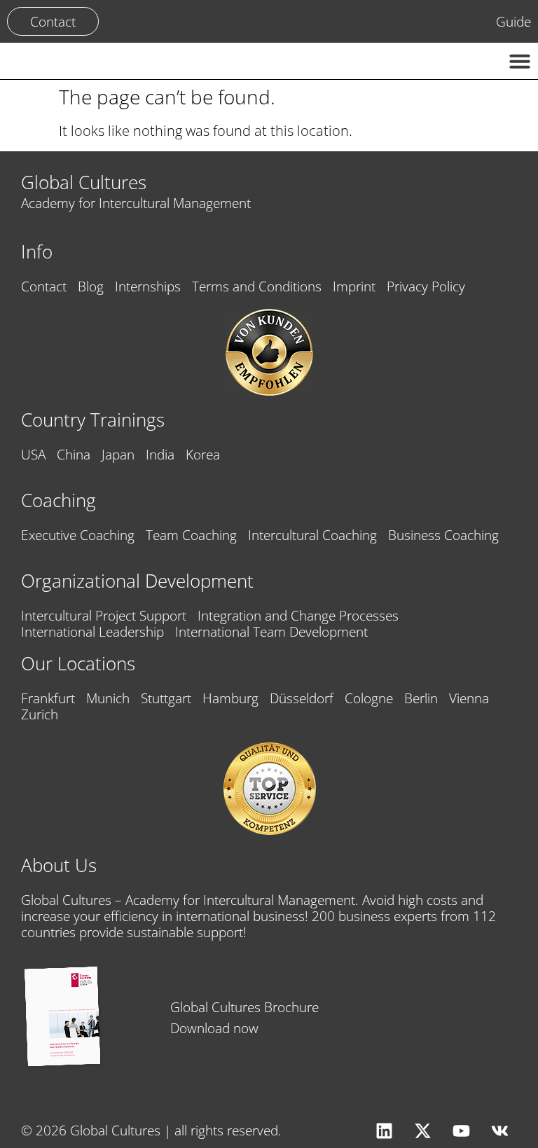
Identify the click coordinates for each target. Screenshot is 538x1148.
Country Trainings (93, 420)
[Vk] (499, 1130)
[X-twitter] (422, 1130)
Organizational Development (137, 581)
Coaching (58, 500)
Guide (513, 21)
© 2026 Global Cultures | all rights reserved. (151, 1130)
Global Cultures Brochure (244, 1006)
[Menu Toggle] (520, 61)
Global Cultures (83, 182)
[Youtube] (460, 1130)
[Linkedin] (383, 1130)
